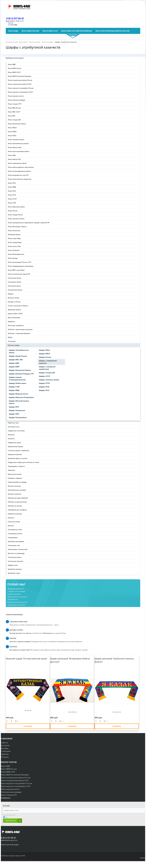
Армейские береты (14, 309)
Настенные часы (13, 427)
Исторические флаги (15, 290)
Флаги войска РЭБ (14, 159)
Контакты (5, 757)
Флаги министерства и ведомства (19, 179)
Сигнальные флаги (14, 278)
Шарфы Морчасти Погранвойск (21, 397)
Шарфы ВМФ (14, 366)
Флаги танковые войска (16, 139)
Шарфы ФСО (44, 390)
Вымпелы (11, 434)
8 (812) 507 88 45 (15, 18)
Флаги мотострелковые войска (18, 151)
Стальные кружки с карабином (18, 450)
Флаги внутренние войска (17, 124)
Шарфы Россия (45, 357)
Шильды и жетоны (14, 302)
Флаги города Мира (15, 242)
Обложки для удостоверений (18, 498)
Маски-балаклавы (14, 317)
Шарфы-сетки (13, 565)
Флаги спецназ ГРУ (14, 104)
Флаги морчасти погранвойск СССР (20, 92)
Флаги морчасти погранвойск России (21, 88)
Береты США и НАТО (15, 313)
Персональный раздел (10, 844)
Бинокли (11, 525)
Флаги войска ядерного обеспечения (21, 167)
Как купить (5, 745)
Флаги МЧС (12, 183)
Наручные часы (13, 423)
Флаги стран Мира (14, 238)
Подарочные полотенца (16, 431)
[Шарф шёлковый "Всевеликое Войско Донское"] (72, 690)
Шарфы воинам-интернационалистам (17, 378)
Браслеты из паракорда (16, 553)
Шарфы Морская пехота (18, 394)
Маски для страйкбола (16, 325)
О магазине (5, 751)
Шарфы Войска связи (17, 383)
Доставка (4, 748)
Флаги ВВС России (14, 108)
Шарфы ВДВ (14, 363)
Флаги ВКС (11, 116)
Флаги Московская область (17, 226)
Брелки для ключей (14, 474)
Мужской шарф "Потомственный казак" (26, 658)
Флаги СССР (12, 199)
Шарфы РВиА (44, 350)
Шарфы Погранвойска (18, 417)
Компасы (11, 518)
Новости (4, 742)
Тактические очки (14, 545)
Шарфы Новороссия (17, 410)
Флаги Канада (13, 258)
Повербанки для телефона (17, 510)
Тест (7, 817)
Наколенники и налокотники (17, 549)
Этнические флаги (14, 286)
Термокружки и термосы (16, 466)
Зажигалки (11, 470)
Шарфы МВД (14, 390)
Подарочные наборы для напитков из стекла (23, 462)
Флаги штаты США (14, 246)
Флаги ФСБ (12, 191)
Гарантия (5, 754)
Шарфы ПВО (14, 414)
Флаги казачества (14, 230)
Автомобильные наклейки (17, 490)
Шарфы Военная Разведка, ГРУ (21, 374)
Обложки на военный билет (17, 502)
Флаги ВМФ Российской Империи (19, 76)
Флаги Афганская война (16, 207)
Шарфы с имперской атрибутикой (47, 367)
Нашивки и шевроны (15, 478)
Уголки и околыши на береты (18, 306)
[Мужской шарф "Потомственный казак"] (28, 688)
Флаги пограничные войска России (20, 80)
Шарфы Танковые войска (49, 380)
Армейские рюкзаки (15, 569)
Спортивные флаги (14, 282)
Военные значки (13, 298)
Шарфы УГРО (44, 383)
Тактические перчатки (15, 561)
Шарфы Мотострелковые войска (19, 402)
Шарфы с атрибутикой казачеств (48, 361)
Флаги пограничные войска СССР (19, 84)
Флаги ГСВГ (12, 203)
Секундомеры (13, 537)
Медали (10, 294)
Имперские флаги (14, 234)
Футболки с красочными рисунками (20, 329)
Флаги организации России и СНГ (19, 262)
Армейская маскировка (16, 541)
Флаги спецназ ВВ (14, 120)
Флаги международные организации (20, 266)
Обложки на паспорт (15, 506)
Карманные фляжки (15, 454)
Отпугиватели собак (15, 529)
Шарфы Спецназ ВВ (47, 372)
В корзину (28, 726)
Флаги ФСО (12, 195)
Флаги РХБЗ (12, 135)
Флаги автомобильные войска (18, 143)
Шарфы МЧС (14, 407)
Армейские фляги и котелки (17, 458)
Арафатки (11, 321)
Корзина (10, 23)
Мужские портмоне (14, 494)
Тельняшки (11, 341)
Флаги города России (15, 215)
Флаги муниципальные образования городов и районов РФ (28, 222)
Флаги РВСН (12, 127)
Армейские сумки (14, 573)
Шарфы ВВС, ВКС (16, 359)
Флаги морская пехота (16, 96)
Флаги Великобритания (16, 254)
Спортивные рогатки (15, 533)
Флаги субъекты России (16, 218)
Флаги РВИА (12, 131)
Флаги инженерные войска (17, 163)
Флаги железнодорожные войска (19, 171)
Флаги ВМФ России (14, 68)
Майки (10, 337)
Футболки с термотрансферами (19, 333)
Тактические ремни (14, 557)
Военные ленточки (14, 486)
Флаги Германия (13, 250)
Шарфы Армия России (18, 356)
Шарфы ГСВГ (14, 387)
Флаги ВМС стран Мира (16, 270)
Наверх (142, 858)
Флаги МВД (12, 187)
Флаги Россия (12, 211)
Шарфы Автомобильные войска (19, 351)
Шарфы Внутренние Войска (20, 370)
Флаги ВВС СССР (14, 112)
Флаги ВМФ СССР (14, 72)
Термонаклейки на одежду (17, 482)
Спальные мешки (14, 521)
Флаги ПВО (12, 155)
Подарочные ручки (14, 442)
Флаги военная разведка (16, 100)
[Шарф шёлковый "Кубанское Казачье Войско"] (117, 690)
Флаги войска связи (14, 147)
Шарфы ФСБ (44, 387)
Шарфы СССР (44, 376)
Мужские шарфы (14, 345)
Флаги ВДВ (11, 64)
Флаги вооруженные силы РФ (18, 175)
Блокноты (11, 438)
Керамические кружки (15, 446)
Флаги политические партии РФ (19, 274)
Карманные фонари (15, 514)
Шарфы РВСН (44, 353)
